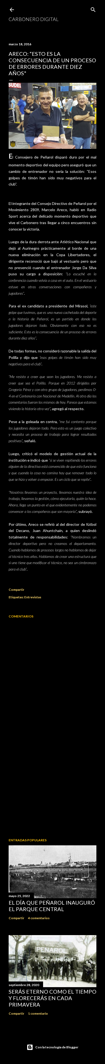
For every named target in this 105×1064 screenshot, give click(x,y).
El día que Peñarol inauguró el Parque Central (52, 905)
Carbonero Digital (33, 19)
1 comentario (38, 1013)
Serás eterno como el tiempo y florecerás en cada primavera (52, 998)
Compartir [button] (16, 590)
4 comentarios (39, 918)
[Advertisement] (52, 791)
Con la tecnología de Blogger (56, 1047)
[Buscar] (93, 8)
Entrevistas (32, 597)
